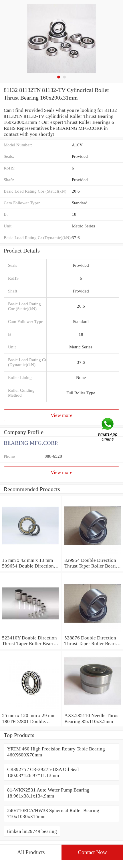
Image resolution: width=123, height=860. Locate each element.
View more (61, 415)
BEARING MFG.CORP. (31, 443)
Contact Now (92, 852)
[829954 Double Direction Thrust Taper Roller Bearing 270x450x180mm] (92, 554)
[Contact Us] (108, 430)
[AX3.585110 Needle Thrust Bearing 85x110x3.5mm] (92, 709)
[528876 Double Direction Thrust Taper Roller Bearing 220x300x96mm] (92, 632)
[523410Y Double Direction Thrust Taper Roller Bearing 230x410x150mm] (30, 632)
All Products (31, 852)
